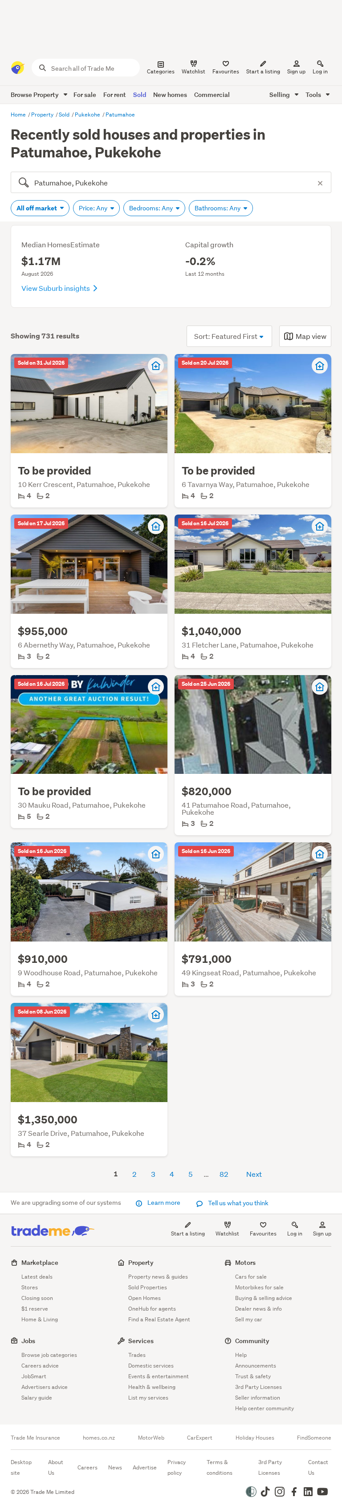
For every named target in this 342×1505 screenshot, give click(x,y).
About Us (55, 1467)
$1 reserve (34, 1308)
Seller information (257, 1397)
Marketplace (39, 1262)
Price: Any (94, 208)
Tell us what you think (238, 1203)
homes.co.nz (99, 1438)
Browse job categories (49, 1355)
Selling (280, 94)
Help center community (264, 1408)
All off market (37, 208)
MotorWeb (151, 1438)
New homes (170, 94)
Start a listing (188, 1233)
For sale (84, 94)
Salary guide (36, 1397)
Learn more (164, 1203)
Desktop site (21, 1467)
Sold (139, 94)
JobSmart (33, 1376)
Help (241, 1355)
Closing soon (37, 1298)
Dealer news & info (258, 1308)
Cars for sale (251, 1276)
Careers (87, 1467)
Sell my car (248, 1319)
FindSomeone (314, 1438)
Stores (29, 1287)
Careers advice (40, 1365)
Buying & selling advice (263, 1298)
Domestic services (151, 1365)
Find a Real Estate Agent (159, 1319)
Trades (137, 1355)
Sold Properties (147, 1287)
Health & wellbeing (151, 1387)
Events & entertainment (158, 1376)
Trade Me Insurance (35, 1438)
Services (141, 1340)
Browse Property (35, 94)
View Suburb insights (56, 288)
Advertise (145, 1467)
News (115, 1467)
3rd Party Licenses (258, 1387)
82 (224, 1174)
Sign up (296, 71)
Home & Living (39, 1319)
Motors (245, 1262)
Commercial (212, 94)
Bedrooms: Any (151, 208)
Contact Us (318, 1467)
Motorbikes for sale (259, 1287)
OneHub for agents (152, 1308)
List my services (148, 1397)
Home (19, 114)
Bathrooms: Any (218, 208)
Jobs (28, 1340)
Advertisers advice (44, 1387)
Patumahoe (120, 114)
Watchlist (227, 1233)
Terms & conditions (219, 1467)
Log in (320, 71)
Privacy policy (176, 1467)
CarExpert (199, 1438)
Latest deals (37, 1276)
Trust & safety (253, 1376)
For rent (114, 94)
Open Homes (144, 1298)
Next (254, 1174)
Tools (313, 94)
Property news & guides (158, 1276)
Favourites (263, 1233)
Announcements (255, 1365)
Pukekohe (88, 114)
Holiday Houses (255, 1438)
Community (252, 1340)
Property (43, 114)
